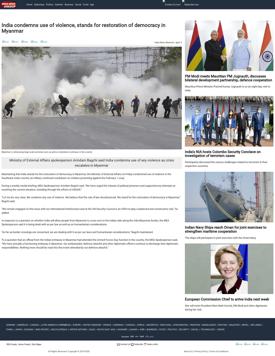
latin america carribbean (55, 325)
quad (92, 329)
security (184, 329)
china (9, 329)
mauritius (152, 325)
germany (119, 325)
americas (22, 325)
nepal (245, 325)
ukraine (10, 325)
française (125, 337)
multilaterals (59, 329)
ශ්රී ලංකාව (149, 337)
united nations (78, 329)
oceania (28, 329)
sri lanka (256, 325)
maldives (234, 325)
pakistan (195, 325)
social (78, 4)
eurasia (130, 325)
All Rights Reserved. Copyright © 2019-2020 (69, 351)
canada (34, 325)
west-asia (165, 325)
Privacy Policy (201, 351)
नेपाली (142, 337)
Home (30, 4)
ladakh (133, 329)
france (107, 325)
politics (49, 4)
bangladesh (209, 325)
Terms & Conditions (219, 351)
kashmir (59, 4)
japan (18, 329)
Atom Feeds (24, 344)
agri (92, 4)
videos (220, 329)
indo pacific (42, 329)
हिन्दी (132, 337)
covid (85, 4)
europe (77, 325)
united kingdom (92, 325)
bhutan (222, 325)
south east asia (106, 329)
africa (140, 325)
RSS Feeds (12, 344)
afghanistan (180, 325)
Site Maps (36, 344)
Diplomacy (39, 4)
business (69, 4)
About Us (188, 351)
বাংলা (137, 337)
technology (208, 329)
